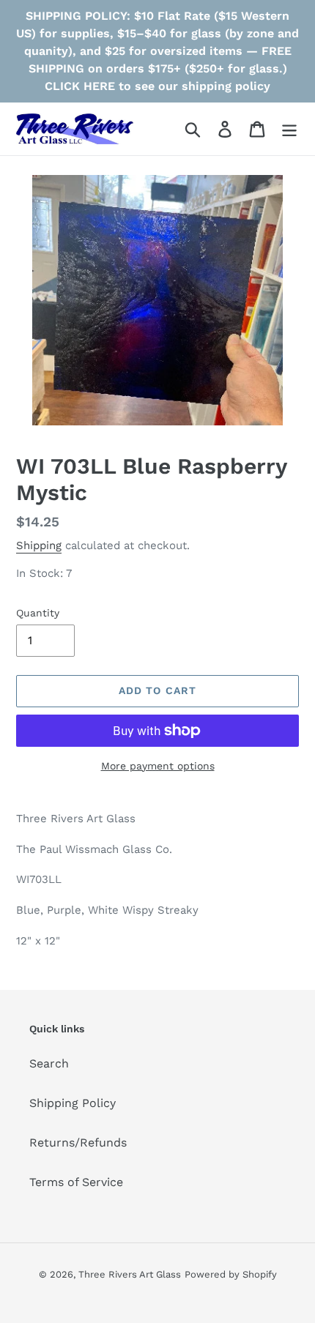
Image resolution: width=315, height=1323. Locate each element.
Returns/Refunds (78, 1142)
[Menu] (289, 129)
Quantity (37, 613)
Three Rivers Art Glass (129, 1274)
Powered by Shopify (231, 1274)
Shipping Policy (72, 1103)
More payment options (158, 766)
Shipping (39, 545)
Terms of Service (76, 1182)
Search (49, 1063)
